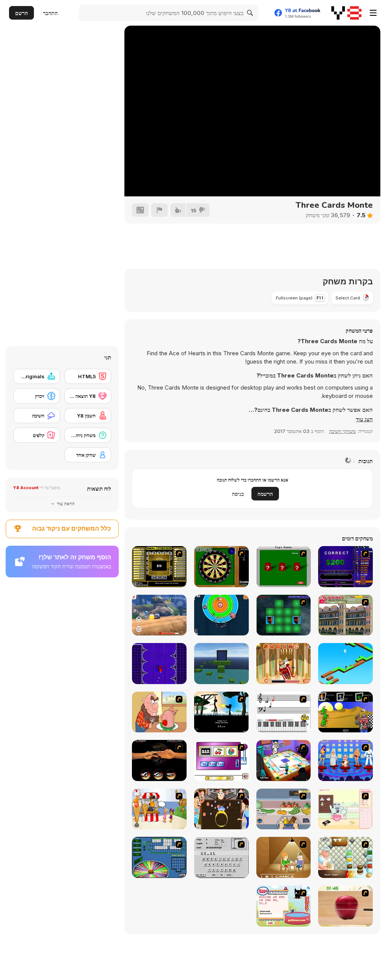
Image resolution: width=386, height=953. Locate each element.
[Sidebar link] (373, 12)
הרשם (21, 13)
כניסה (238, 494)
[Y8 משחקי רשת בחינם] (346, 13)
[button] (364, 419)
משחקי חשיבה (342, 431)
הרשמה (265, 494)
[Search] (250, 13)
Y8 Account (25, 487)
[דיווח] (159, 210)
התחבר (50, 13)
